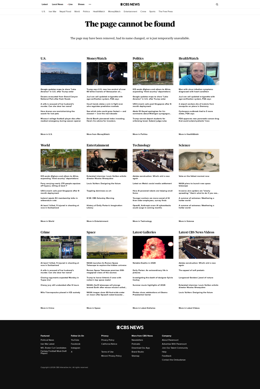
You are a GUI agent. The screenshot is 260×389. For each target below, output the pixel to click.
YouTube (75, 340)
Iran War (52, 11)
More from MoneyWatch (98, 134)
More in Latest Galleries (144, 308)
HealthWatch (99, 11)
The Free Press (166, 11)
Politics (86, 11)
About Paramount (170, 340)
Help (164, 352)
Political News (47, 340)
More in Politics (140, 134)
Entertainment (130, 11)
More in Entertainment (97, 221)
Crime (143, 11)
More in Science (186, 221)
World (77, 11)
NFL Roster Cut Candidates (53, 348)
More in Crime (47, 308)
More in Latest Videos (189, 308)
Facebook (75, 344)
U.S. (44, 11)
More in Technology (142, 221)
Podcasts (136, 344)
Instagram (75, 348)
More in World (47, 221)
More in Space (93, 308)
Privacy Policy (107, 340)
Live (71, 4)
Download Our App (141, 348)
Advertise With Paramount (174, 344)
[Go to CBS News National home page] (130, 4)
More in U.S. (47, 134)
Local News (58, 4)
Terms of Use (107, 352)
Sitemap (135, 356)
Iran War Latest (47, 344)
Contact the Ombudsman (174, 360)
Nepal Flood (65, 11)
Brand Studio (138, 352)
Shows (81, 4)
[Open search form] (217, 4)
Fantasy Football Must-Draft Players (54, 352)
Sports (152, 11)
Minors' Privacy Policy (111, 356)
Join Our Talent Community (175, 348)
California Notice (109, 344)
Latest (45, 4)
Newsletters (137, 340)
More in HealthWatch (189, 134)
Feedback (166, 356)
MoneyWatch (114, 11)
